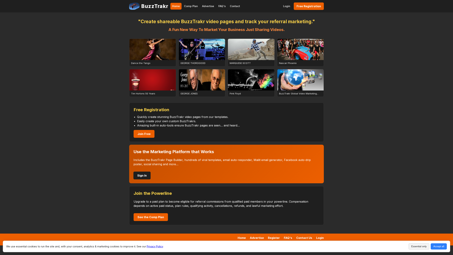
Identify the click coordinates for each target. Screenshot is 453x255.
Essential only (419, 246)
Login (286, 6)
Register (274, 238)
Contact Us (304, 238)
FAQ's (222, 6)
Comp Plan (191, 6)
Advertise (208, 6)
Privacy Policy (155, 246)
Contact (235, 6)
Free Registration (309, 6)
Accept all (438, 246)
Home (176, 6)
